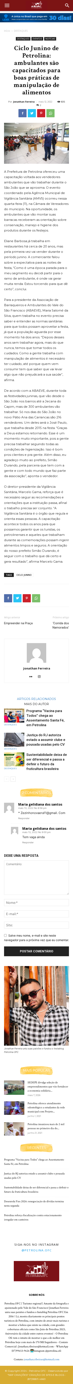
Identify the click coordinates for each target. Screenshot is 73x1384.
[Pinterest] (41, 113)
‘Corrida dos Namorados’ (61, 625)
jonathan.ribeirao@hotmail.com (41, 1359)
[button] (6, 5)
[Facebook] (22, 113)
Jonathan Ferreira (24, 101)
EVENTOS (37, 38)
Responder (24, 818)
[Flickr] (32, 676)
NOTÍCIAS (50, 38)
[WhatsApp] (50, 113)
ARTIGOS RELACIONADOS (36, 698)
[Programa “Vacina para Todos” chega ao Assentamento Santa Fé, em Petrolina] (14, 716)
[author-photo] (36, 662)
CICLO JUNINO (24, 574)
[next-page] (13, 779)
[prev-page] (6, 779)
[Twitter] (32, 113)
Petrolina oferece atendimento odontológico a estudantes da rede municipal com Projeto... (46, 1107)
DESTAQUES (21, 31)
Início (7, 31)
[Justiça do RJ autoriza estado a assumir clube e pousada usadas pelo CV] (14, 740)
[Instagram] (41, 676)
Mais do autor (36, 704)
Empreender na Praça (18, 623)
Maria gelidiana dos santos (40, 804)
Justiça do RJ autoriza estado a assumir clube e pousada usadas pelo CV (45, 739)
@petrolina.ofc (36, 1250)
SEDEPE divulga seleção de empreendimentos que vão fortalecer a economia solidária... (48, 1087)
